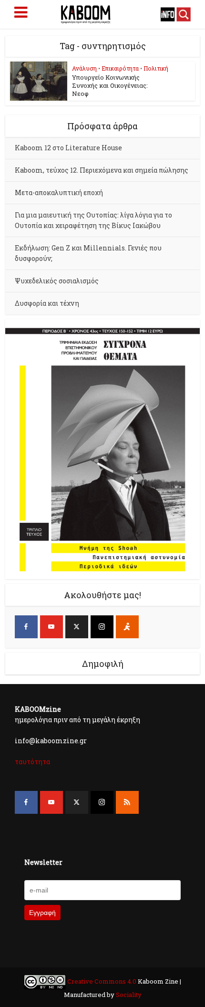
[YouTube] (51, 626)
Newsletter (43, 862)
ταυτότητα (32, 761)
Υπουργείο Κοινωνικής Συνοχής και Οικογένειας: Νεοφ (110, 85)
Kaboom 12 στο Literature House (68, 147)
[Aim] (127, 626)
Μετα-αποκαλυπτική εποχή (59, 192)
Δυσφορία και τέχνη (47, 303)
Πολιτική (156, 68)
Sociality (128, 994)
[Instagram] (102, 626)
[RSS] (127, 802)
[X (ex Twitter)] (76, 626)
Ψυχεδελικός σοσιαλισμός (57, 280)
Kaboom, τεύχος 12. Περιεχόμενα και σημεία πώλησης (101, 170)
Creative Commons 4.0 (102, 981)
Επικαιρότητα (120, 68)
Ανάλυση (84, 68)
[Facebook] (26, 626)
